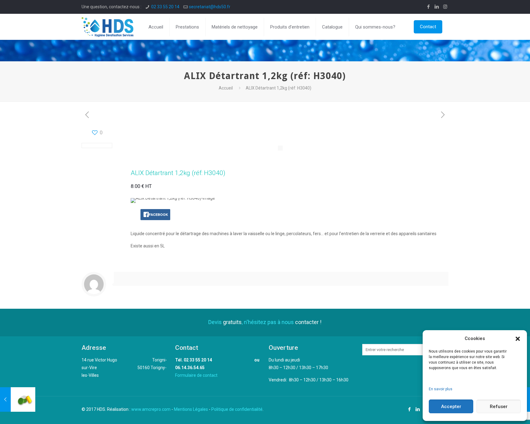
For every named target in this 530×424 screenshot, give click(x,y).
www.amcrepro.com (151, 409)
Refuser (499, 406)
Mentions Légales (191, 409)
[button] (518, 339)
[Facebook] (428, 7)
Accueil (226, 88)
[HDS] (107, 27)
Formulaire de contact (196, 375)
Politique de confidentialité (237, 409)
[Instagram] (445, 7)
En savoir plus (440, 389)
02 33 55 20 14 (165, 6)
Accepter (451, 406)
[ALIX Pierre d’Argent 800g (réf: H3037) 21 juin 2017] (17, 399)
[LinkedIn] (437, 7)
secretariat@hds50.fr (209, 6)
